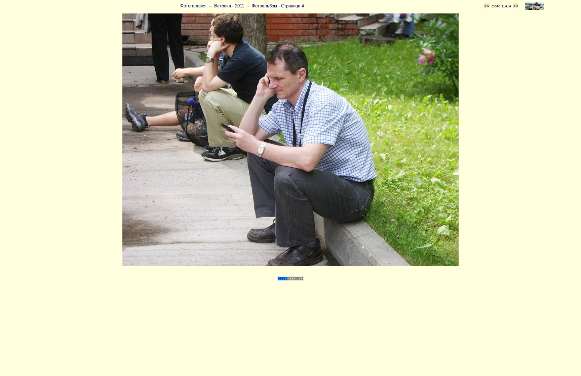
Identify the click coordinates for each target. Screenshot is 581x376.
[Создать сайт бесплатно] (290, 279)
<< (487, 5)
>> (515, 5)
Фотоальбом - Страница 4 (278, 5)
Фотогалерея (193, 5)
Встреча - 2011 (229, 5)
